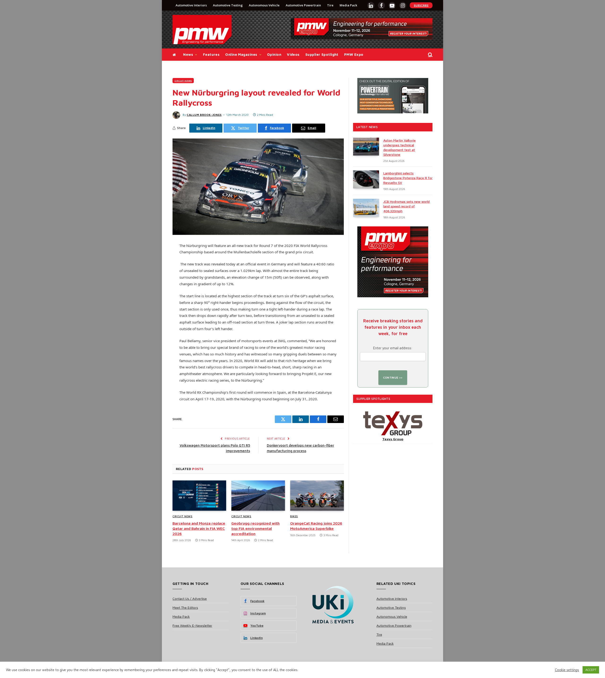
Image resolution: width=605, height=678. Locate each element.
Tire (330, 5)
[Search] (429, 54)
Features (211, 54)
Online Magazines (241, 54)
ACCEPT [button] (590, 670)
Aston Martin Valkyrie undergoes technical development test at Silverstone (399, 147)
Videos (293, 54)
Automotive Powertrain (303, 5)
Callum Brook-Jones (204, 115)
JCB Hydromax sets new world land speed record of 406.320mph (406, 206)
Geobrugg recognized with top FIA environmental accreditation (255, 528)
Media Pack (348, 5)
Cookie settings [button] (567, 670)
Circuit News (183, 80)
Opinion (274, 54)
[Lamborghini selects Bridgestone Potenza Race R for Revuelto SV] (366, 179)
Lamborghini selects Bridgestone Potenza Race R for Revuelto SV (407, 178)
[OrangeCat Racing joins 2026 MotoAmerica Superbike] (317, 495)
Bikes (294, 516)
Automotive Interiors (191, 5)
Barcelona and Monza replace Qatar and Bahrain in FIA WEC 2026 (199, 528)
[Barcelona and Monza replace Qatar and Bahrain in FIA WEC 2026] (199, 495)
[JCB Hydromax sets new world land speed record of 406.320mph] (366, 208)
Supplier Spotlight (321, 54)
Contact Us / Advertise (190, 598)
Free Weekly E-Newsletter (192, 625)
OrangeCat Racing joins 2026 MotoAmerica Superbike (316, 526)
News (188, 54)
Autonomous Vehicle (264, 5)
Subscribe (421, 5)
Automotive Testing (228, 5)
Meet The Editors (185, 607)
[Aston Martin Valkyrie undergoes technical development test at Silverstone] (366, 146)
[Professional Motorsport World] (202, 30)
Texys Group (392, 439)
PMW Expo (353, 54)
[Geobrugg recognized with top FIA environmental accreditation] (258, 495)
